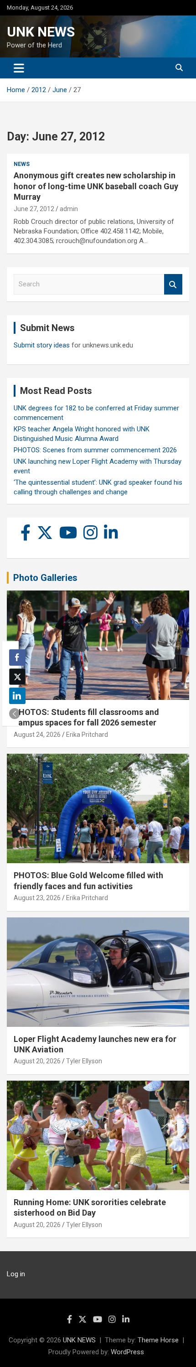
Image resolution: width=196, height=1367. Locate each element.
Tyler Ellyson (84, 1061)
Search (173, 284)
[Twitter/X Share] (17, 676)
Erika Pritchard (87, 734)
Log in (16, 1274)
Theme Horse (158, 1340)
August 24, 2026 (37, 734)
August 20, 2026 (37, 1061)
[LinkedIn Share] (17, 696)
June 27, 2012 (34, 208)
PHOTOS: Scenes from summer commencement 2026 (95, 450)
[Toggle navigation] (19, 67)
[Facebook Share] (17, 657)
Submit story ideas (42, 345)
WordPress (127, 1352)
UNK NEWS (41, 32)
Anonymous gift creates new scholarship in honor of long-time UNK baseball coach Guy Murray (96, 186)
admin (69, 208)
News (22, 164)
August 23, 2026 (37, 897)
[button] (14, 713)
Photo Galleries (45, 577)
